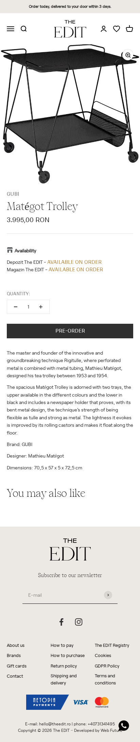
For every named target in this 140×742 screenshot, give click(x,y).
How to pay (62, 645)
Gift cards (17, 666)
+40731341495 (101, 723)
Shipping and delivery (64, 679)
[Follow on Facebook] (61, 622)
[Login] (103, 28)
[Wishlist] (116, 29)
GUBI (13, 194)
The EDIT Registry (112, 645)
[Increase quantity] (40, 307)
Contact (15, 676)
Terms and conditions (105, 679)
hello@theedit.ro (55, 723)
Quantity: (18, 293)
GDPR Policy (107, 666)
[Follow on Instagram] (78, 622)
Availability (25, 250)
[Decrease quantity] (15, 307)
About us (15, 645)
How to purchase (68, 655)
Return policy (64, 666)
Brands (14, 655)
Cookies (103, 655)
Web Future (111, 730)
